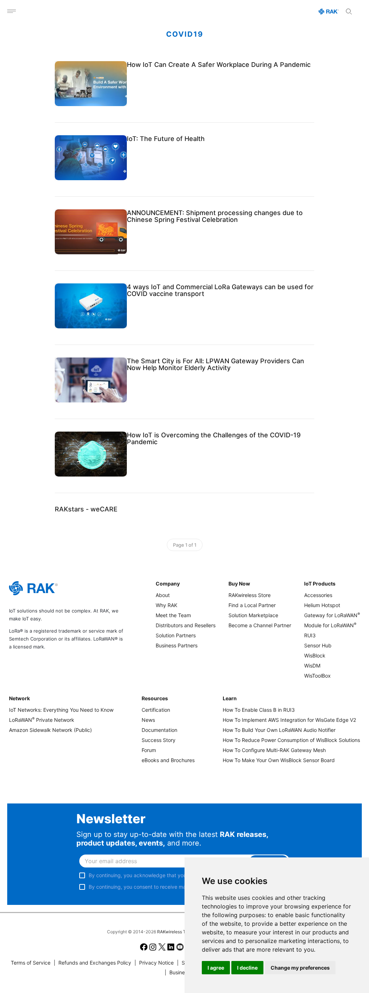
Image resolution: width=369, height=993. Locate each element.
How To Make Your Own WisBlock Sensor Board (279, 760)
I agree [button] (216, 968)
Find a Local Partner (252, 605)
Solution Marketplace (253, 615)
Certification (156, 710)
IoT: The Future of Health (166, 138)
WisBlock (314, 655)
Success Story (158, 740)
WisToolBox (317, 676)
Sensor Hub (318, 645)
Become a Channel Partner (259, 625)
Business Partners (176, 645)
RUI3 (310, 635)
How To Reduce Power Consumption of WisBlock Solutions (291, 740)
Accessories (318, 595)
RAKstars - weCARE (86, 509)
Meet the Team (173, 615)
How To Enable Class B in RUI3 (259, 710)
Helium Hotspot (322, 605)
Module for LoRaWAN (330, 625)
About (163, 595)
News (148, 720)
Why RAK (166, 605)
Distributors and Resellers (185, 625)
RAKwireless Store (249, 595)
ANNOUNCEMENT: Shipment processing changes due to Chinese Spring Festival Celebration (215, 216)
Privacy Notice (154, 963)
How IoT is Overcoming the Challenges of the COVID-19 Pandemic (214, 438)
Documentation (159, 730)
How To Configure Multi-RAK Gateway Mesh (274, 750)
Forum (149, 750)
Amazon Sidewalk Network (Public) (50, 730)
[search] (349, 11)
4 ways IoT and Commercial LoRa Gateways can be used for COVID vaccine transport (220, 290)
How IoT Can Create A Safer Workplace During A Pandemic (219, 64)
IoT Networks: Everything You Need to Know (61, 710)
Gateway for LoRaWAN (332, 615)
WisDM (312, 665)
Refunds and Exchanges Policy (92, 963)
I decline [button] (247, 968)
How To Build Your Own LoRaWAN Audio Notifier (279, 730)
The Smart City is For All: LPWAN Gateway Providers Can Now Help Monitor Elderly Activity (215, 364)
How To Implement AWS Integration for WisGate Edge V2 (289, 720)
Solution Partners (176, 635)
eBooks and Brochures (168, 760)
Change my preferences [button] (300, 968)
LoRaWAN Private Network (41, 720)
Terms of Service (30, 963)
